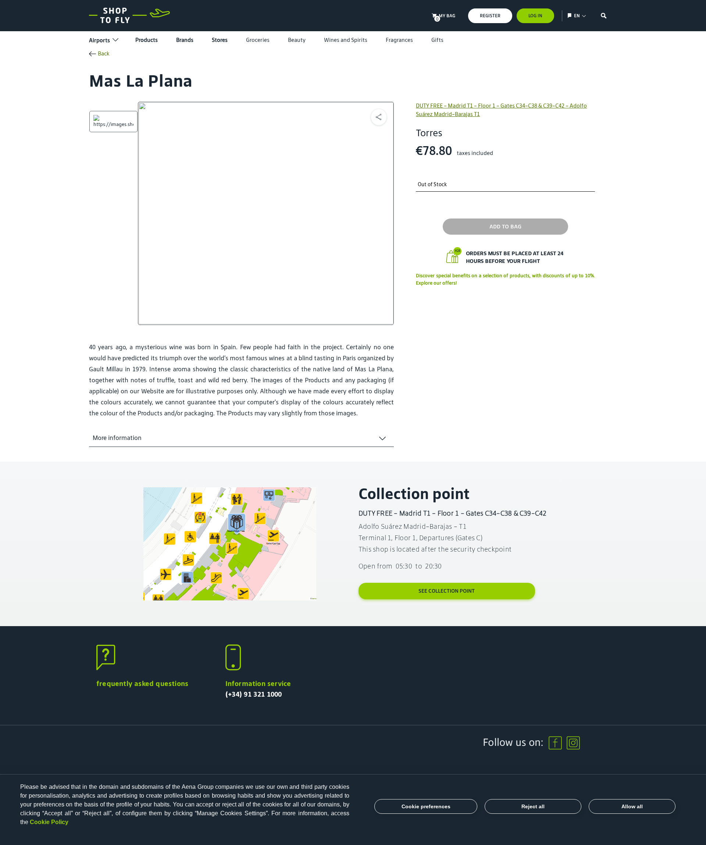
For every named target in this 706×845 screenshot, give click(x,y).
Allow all (632, 806)
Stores (220, 39)
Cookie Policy (49, 822)
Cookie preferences (426, 806)
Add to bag (505, 226)
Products (146, 39)
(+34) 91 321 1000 (253, 694)
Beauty (297, 39)
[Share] (378, 117)
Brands (184, 39)
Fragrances (399, 39)
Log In (535, 15)
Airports (99, 40)
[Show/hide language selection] (570, 15)
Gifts (437, 39)
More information (117, 438)
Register (490, 15)
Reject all (533, 806)
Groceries (258, 39)
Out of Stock (432, 184)
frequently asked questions (142, 683)
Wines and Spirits (345, 39)
